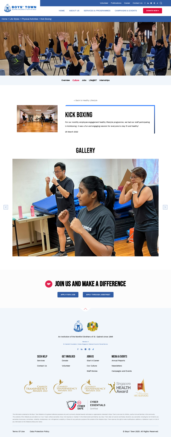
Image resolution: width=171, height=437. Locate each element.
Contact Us (137, 3)
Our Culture (92, 366)
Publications (116, 3)
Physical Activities (30, 19)
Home (4, 19)
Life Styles (14, 19)
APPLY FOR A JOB (68, 295)
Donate (65, 360)
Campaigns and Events (122, 371)
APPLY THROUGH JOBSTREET (98, 295)
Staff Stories (92, 371)
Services (41, 360)
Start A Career (93, 360)
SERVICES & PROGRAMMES (97, 11)
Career (127, 3)
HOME (62, 11)
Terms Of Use (18, 431)
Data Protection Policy (39, 431)
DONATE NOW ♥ (152, 11)
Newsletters (117, 366)
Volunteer (104, 3)
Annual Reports (118, 360)
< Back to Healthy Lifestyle (85, 100)
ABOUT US (74, 11)
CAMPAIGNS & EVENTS (126, 11)
